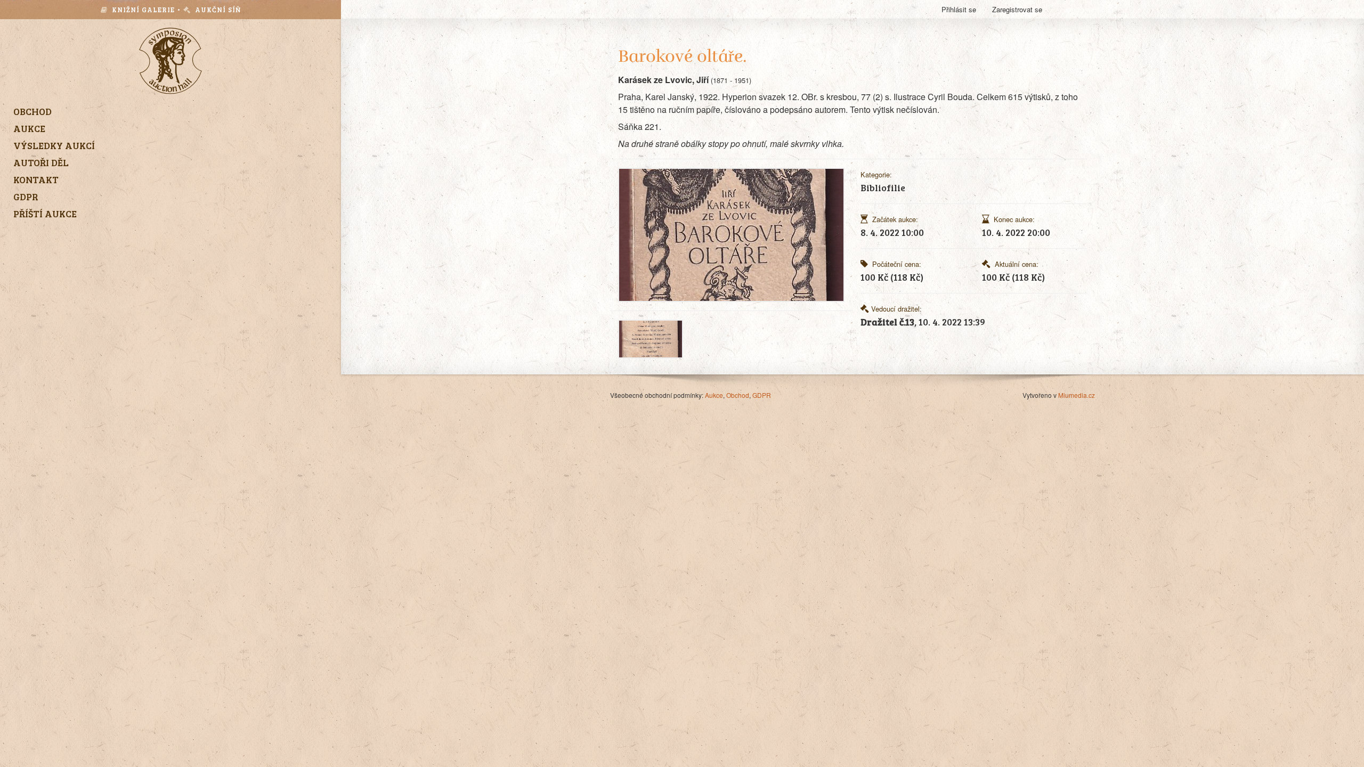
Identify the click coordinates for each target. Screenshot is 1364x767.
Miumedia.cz (1076, 394)
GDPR (761, 394)
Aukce (714, 394)
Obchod (737, 394)
